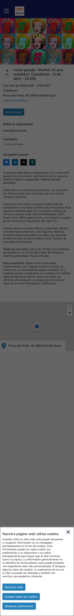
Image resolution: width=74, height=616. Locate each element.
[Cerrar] (68, 532)
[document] (37, 571)
